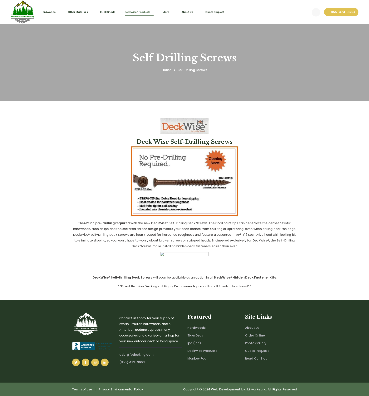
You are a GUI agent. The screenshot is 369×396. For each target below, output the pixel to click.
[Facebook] (85, 362)
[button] (316, 12)
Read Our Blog (256, 358)
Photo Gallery (255, 343)
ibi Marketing (256, 389)
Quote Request (257, 351)
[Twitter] (76, 362)
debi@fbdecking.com (136, 354)
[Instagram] (95, 362)
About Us (252, 328)
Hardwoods (196, 328)
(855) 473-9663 (132, 362)
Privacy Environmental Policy (120, 389)
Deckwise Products (202, 351)
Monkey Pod (197, 358)
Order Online (255, 335)
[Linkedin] (105, 362)
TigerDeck (195, 335)
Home (166, 70)
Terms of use (82, 389)
